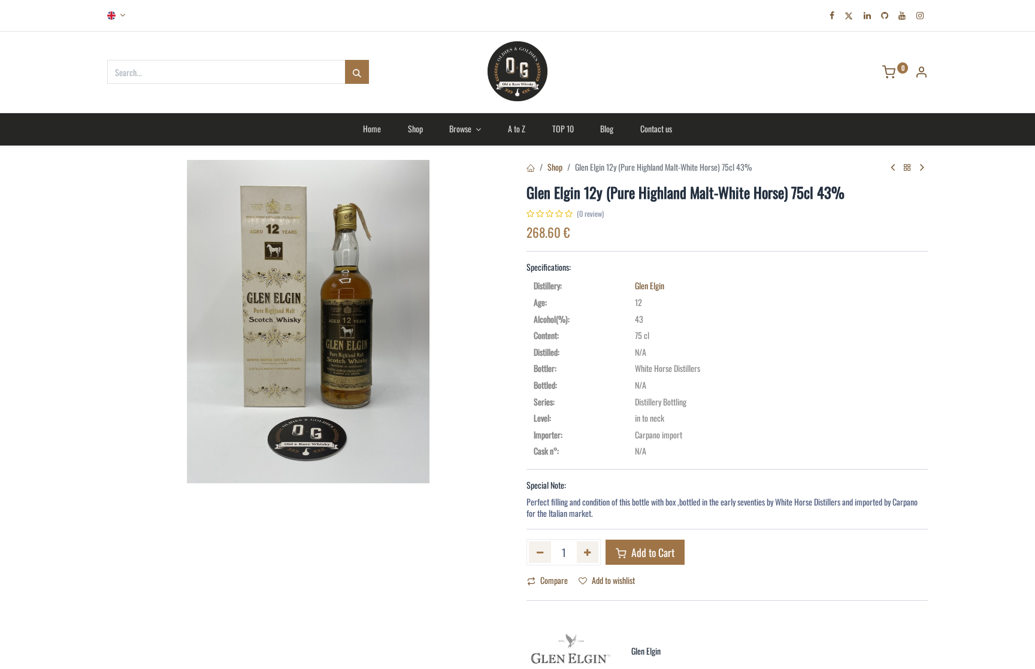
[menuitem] (371, 128)
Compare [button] (554, 580)
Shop (554, 167)
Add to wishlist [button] (613, 580)
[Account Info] (921, 72)
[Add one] (588, 552)
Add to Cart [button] (651, 552)
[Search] (357, 72)
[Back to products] (907, 167)
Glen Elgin (649, 285)
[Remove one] (540, 552)
